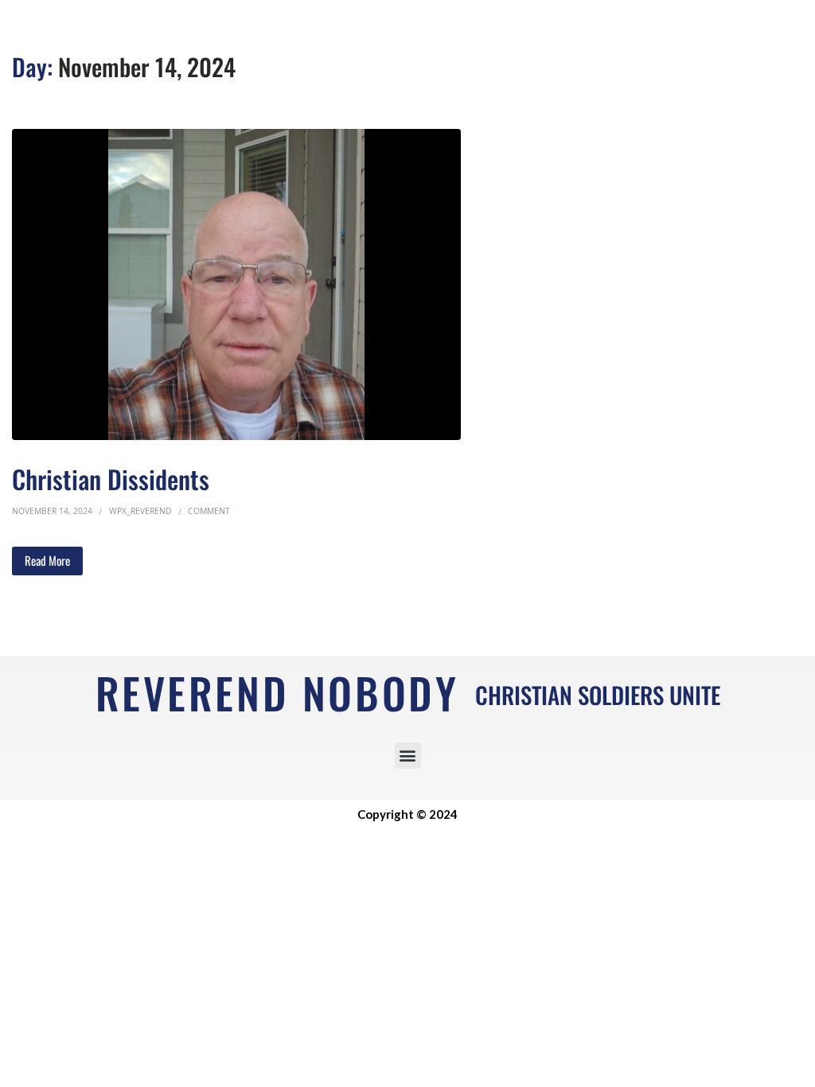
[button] (408, 755)
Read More (47, 560)
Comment (209, 510)
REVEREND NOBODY (277, 692)
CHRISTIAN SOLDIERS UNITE (597, 694)
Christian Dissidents (110, 478)
